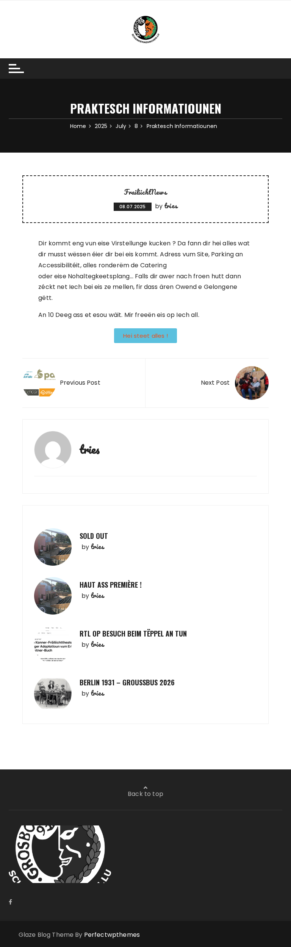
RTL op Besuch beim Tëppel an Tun (133, 633)
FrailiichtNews (145, 192)
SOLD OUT (94, 536)
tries (170, 205)
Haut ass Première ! (111, 585)
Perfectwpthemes (112, 934)
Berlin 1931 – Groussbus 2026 (127, 682)
